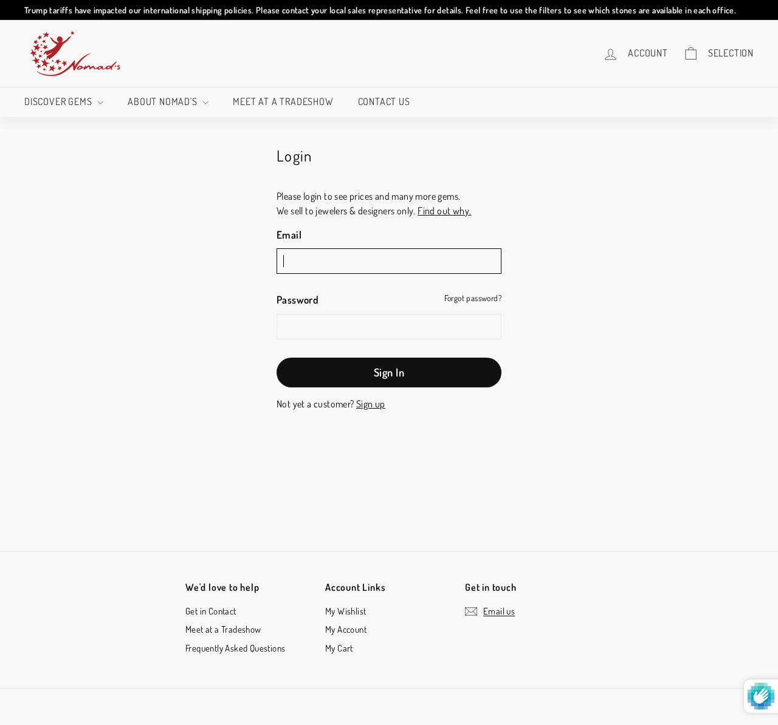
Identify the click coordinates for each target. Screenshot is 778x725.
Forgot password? (472, 298)
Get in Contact (210, 611)
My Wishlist (345, 611)
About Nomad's (163, 101)
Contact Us (384, 101)
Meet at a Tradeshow (283, 101)
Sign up (370, 404)
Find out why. (444, 211)
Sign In (389, 372)
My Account (346, 629)
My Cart (339, 648)
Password (297, 299)
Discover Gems (59, 101)
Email (289, 234)
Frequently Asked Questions (235, 648)
